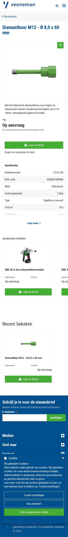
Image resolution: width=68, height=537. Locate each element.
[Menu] (64, 5)
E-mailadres (10, 412)
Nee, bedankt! (34, 503)
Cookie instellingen (34, 495)
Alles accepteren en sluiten (34, 512)
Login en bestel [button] (35, 145)
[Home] (19, 5)
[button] (34, 435)
